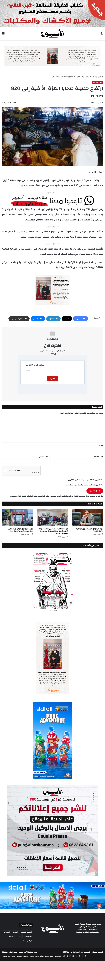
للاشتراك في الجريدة (37, 956)
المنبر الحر (7, 932)
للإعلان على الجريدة (9, 956)
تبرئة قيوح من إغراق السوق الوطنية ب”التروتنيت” (89, 530)
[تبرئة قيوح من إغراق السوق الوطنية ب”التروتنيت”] (87, 517)
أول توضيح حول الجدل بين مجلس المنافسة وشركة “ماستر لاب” (20, 530)
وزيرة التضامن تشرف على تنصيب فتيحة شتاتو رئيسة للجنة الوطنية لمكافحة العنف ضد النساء (53, 531)
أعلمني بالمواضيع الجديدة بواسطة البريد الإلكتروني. (83, 485)
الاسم (101, 446)
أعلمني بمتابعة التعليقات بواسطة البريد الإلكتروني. (84, 480)
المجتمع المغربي (26, 932)
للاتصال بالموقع (22, 956)
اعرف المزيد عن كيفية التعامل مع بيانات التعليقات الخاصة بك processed (35, 496)
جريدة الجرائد (28, 936)
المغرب (15, 932)
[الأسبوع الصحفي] (52, 33)
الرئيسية (99, 77)
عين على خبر (90, 77)
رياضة (11, 936)
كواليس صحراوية (26, 941)
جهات (18, 936)
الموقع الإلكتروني (44, 457)
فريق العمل (49, 956)
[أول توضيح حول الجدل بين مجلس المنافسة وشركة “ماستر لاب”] (17, 517)
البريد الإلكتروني (97, 457)
